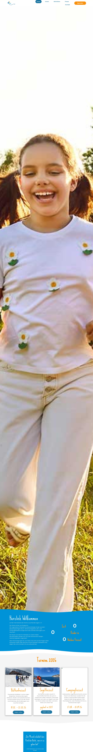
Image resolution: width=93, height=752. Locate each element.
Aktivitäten (57, 1)
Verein (47, 1)
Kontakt (67, 4)
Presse (67, 1)
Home (38, 1)
